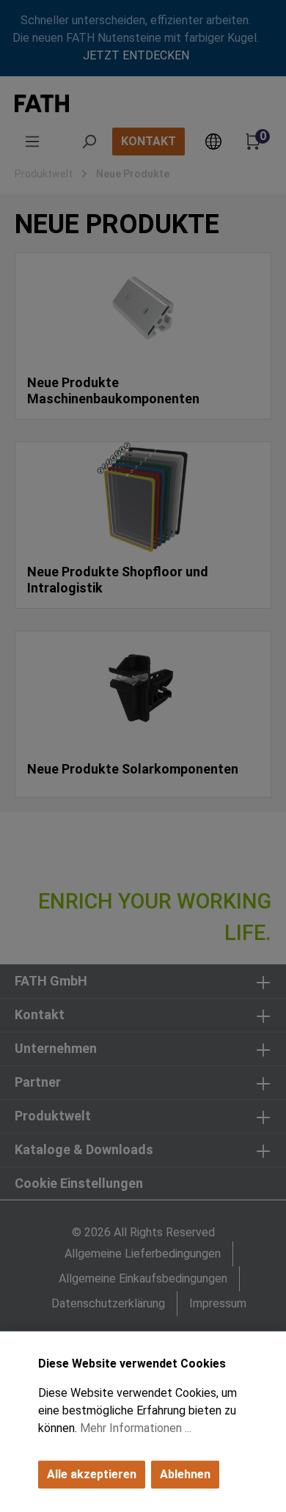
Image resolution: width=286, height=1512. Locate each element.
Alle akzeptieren (91, 1474)
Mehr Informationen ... (135, 1428)
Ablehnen (185, 1474)
